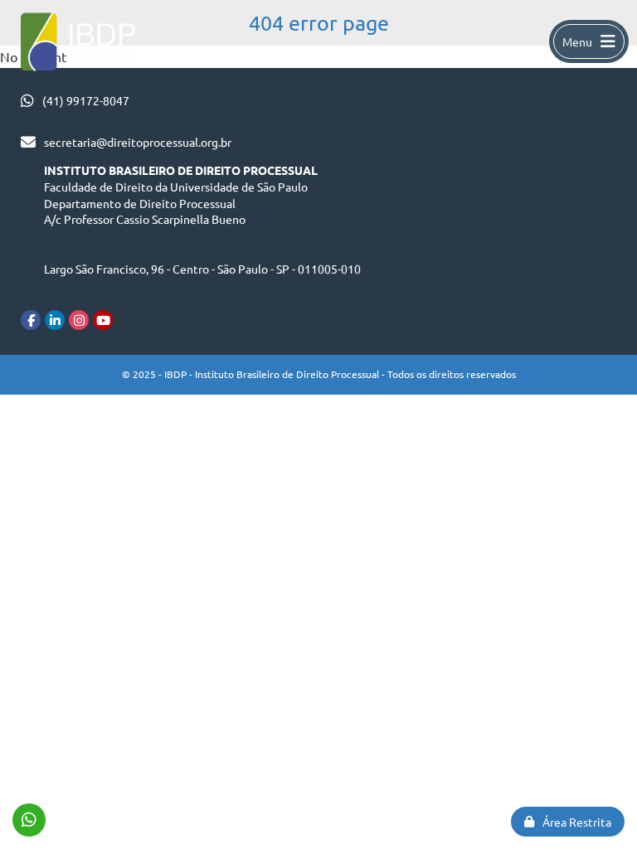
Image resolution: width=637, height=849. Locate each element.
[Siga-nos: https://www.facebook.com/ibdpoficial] (31, 320)
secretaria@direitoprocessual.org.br (137, 141)
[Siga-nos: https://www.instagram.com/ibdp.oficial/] (79, 320)
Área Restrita (576, 821)
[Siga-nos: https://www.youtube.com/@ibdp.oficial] (103, 320)
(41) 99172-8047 (85, 100)
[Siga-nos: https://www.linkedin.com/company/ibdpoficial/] (55, 320)
